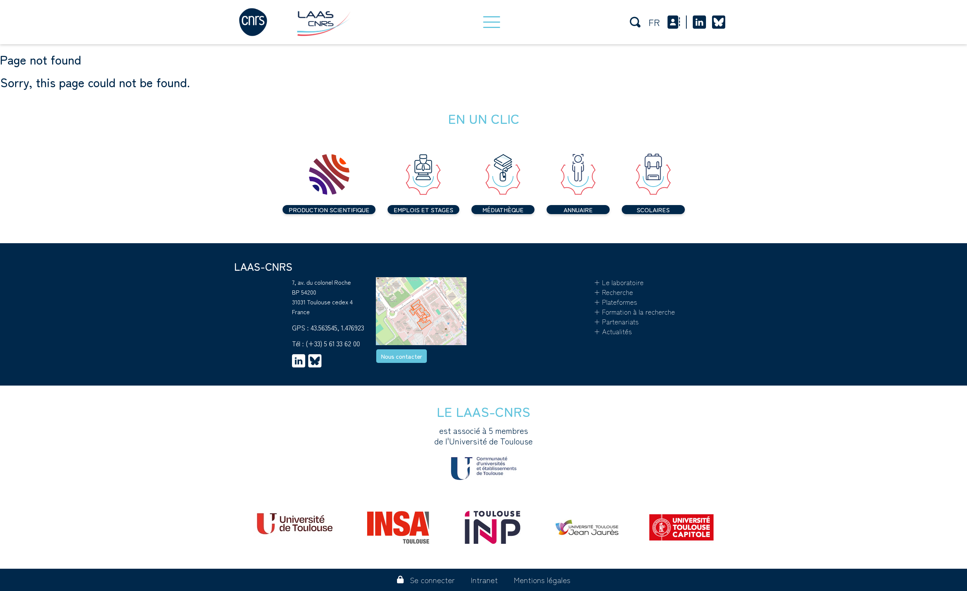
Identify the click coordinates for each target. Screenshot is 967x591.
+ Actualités (613, 331)
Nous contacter (401, 356)
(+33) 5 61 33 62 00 (333, 343)
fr (654, 22)
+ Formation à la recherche (634, 311)
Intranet (484, 579)
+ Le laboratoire (619, 282)
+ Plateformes (615, 302)
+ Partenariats (616, 321)
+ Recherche (613, 292)
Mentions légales (542, 579)
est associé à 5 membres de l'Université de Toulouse (483, 436)
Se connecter (432, 579)
